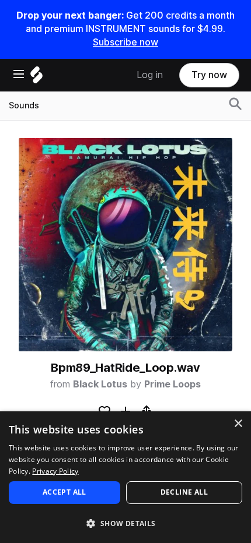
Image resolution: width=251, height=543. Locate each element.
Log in (150, 74)
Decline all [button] (184, 492)
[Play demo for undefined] (125, 245)
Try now (209, 74)
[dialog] (125, 477)
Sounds (24, 105)
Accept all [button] (64, 492)
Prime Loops (172, 384)
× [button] (237, 423)
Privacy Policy (55, 471)
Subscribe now (125, 42)
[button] (125, 523)
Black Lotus (100, 384)
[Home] (36, 77)
